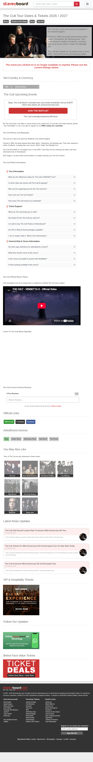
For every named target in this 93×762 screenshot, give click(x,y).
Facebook (30, 422)
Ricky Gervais (8, 706)
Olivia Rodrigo (31, 714)
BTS (27, 710)
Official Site (9, 422)
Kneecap (7, 715)
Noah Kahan (8, 704)
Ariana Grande (31, 702)
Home (6, 21)
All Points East (31, 712)
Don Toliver (7, 708)
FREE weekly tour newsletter (52, 126)
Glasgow (59, 739)
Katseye (29, 706)
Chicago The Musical (11, 710)
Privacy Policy (72, 695)
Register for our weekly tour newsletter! (74, 726)
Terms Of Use (83, 695)
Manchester (41, 739)
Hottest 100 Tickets (32, 721)
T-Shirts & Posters (51, 719)
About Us (48, 702)
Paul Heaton (30, 719)
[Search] (76, 4)
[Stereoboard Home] (15, 5)
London (33, 739)
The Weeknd (30, 704)
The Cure (29, 708)
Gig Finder (48, 717)
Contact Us (49, 706)
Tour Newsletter (50, 721)
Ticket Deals (49, 714)
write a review (56, 406)
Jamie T (6, 712)
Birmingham (51, 739)
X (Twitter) (20, 422)
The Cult (40, 21)
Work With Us (50, 704)
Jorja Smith (8, 714)
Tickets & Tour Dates (19, 21)
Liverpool (72, 739)
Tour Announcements (52, 715)
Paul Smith (7, 702)
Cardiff (65, 739)
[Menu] (87, 4)
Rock (32, 21)
